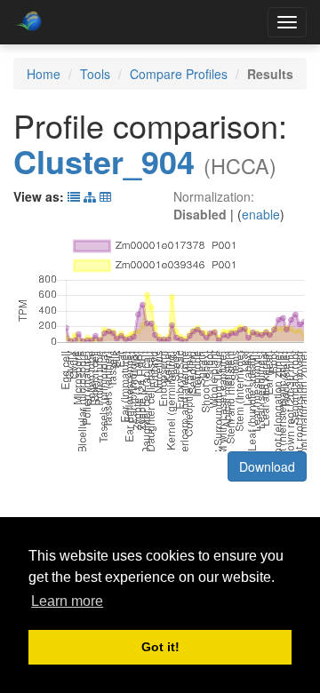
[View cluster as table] (74, 196)
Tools (95, 74)
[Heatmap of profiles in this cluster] (105, 196)
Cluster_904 (104, 161)
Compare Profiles (179, 74)
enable (261, 214)
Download (267, 466)
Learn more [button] (67, 601)
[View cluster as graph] (90, 196)
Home (43, 74)
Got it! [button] (160, 647)
